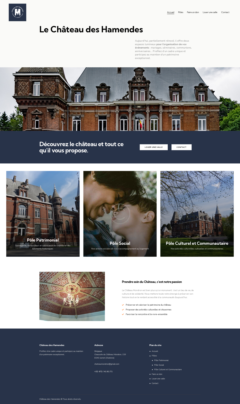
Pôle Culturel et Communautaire (168, 369)
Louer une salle (158, 378)
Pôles (154, 355)
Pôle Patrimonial (161, 360)
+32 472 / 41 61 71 (103, 371)
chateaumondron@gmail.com (106, 364)
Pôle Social (159, 365)
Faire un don (157, 374)
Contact (155, 383)
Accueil (155, 351)
